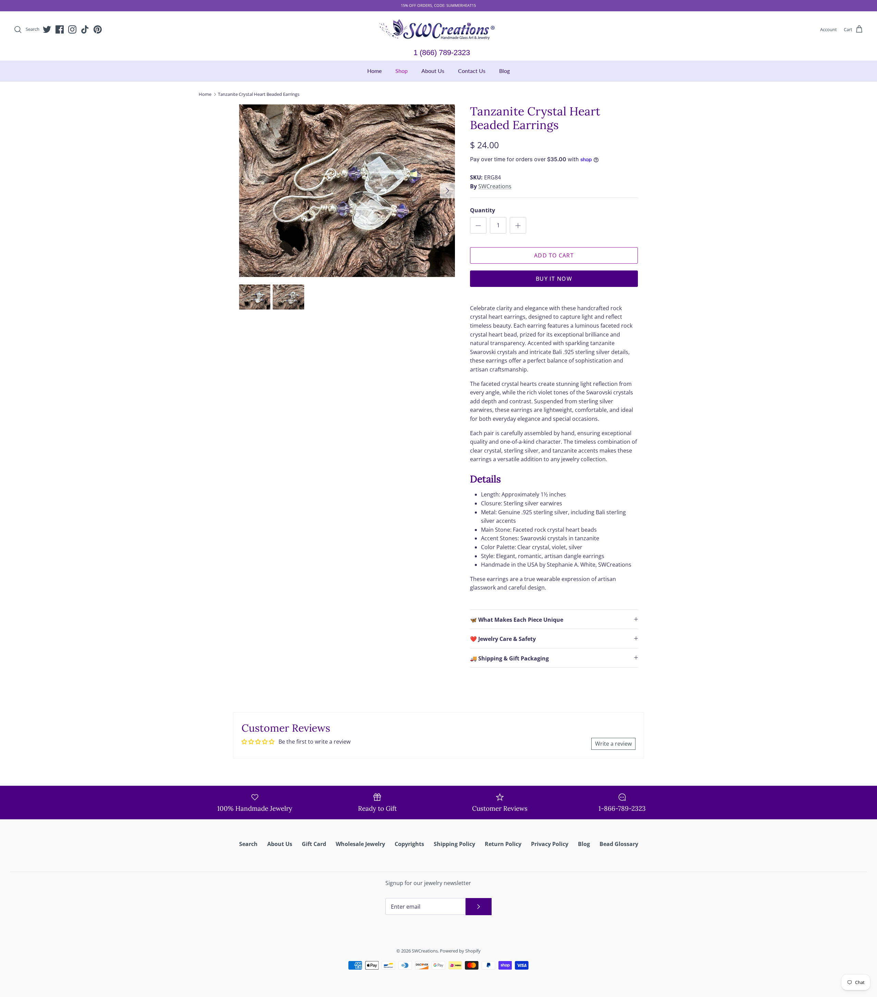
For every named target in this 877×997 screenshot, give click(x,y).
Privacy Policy (549, 844)
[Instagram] (72, 29)
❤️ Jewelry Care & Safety (503, 639)
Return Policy (503, 844)
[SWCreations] (438, 29)
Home (374, 70)
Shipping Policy (454, 844)
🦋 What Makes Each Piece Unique (516, 619)
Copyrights (409, 844)
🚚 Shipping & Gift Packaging (509, 658)
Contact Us (471, 70)
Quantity (482, 210)
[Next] (447, 190)
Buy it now (554, 278)
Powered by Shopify (460, 951)
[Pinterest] (98, 29)
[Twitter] (47, 29)
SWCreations (494, 186)
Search (248, 844)
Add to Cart (554, 255)
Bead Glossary (619, 844)
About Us (432, 70)
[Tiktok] (85, 29)
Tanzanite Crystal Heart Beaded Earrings (258, 94)
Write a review (613, 743)
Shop (401, 70)
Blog (504, 70)
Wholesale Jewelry (360, 844)
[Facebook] (59, 29)
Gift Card (314, 844)
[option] (347, 190)
